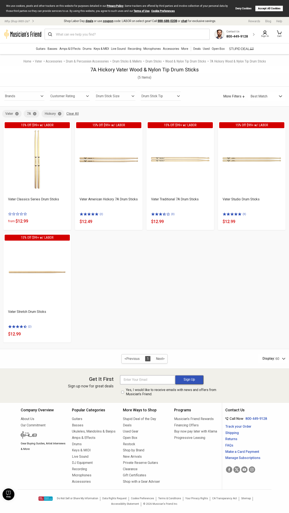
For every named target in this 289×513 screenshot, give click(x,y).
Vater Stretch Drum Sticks (27, 312)
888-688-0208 (167, 21)
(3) (173, 214)
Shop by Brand (133, 450)
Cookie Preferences (163, 11)
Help (279, 21)
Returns (231, 439)
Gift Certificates (134, 475)
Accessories (171, 48)
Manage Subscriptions (242, 458)
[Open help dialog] (8, 494)
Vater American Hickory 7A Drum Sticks (109, 199)
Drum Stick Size (108, 96)
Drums (87, 48)
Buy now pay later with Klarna (195, 431)
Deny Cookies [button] (243, 8)
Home (27, 61)
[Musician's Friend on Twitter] (237, 469)
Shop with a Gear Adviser (141, 482)
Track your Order (238, 426)
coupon (108, 21)
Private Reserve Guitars (140, 463)
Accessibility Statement (125, 503)
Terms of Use (142, 11)
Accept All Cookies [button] (269, 8)
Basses (52, 48)
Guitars (40, 48)
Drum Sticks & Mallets (127, 61)
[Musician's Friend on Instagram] (252, 469)
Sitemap (246, 498)
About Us (27, 419)
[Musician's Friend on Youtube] (244, 469)
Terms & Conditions (169, 498)
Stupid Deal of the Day (139, 419)
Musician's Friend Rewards (194, 419)
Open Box (130, 438)
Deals (127, 425)
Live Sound (118, 48)
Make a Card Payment (242, 452)
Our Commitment (33, 425)
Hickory (50, 114)
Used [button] (206, 48)
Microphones (152, 48)
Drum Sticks (153, 61)
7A (29, 114)
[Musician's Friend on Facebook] (229, 469)
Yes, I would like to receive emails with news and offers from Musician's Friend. (171, 392)
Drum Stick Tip (152, 96)
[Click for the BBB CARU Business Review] (46, 498)
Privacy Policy (115, 5)
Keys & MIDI (101, 48)
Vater (38, 61)
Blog (268, 21)
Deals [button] (197, 48)
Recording (134, 48)
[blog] (43, 435)
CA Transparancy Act (224, 498)
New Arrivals (132, 457)
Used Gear (130, 431)
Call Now (245, 419)
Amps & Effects (70, 48)
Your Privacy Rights (196, 498)
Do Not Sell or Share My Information (77, 498)
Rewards (254, 21)
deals (89, 21)
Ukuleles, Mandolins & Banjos (94, 431)
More (184, 48)
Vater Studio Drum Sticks (241, 199)
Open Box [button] (218, 48)
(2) (101, 214)
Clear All (72, 114)
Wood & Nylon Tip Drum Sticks (185, 61)
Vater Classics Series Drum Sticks (33, 199)
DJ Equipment (82, 463)
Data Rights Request (114, 498)
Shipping (232, 433)
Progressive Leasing (189, 438)
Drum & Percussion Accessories (87, 61)
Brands (10, 96)
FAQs (229, 445)
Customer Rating (62, 96)
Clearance (130, 469)
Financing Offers (186, 425)
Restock (129, 444)
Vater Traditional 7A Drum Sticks (175, 199)
